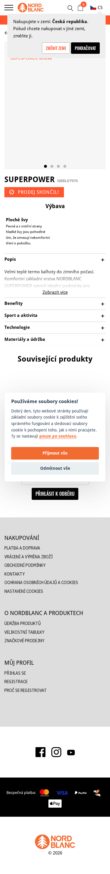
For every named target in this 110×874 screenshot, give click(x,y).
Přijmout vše (55, 453)
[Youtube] (71, 752)
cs (100, 7)
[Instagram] (56, 752)
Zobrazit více (55, 292)
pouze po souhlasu (57, 435)
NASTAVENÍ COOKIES (23, 591)
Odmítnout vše (55, 468)
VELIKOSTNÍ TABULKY (24, 632)
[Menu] (9, 7)
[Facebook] (40, 752)
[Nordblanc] (31, 7)
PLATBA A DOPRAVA (22, 548)
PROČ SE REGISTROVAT (25, 690)
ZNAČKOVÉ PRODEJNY (24, 640)
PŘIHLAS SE (15, 673)
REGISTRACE (16, 681)
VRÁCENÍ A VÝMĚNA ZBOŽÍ (28, 556)
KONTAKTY (14, 574)
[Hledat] (70, 8)
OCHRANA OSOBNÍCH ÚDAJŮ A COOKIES (41, 582)
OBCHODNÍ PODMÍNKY (24, 565)
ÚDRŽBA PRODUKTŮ (22, 623)
